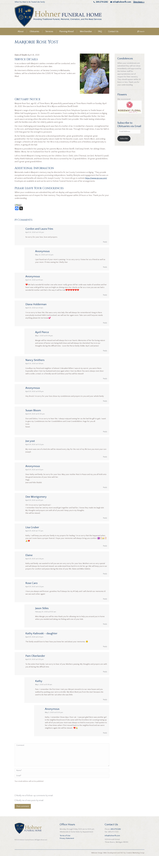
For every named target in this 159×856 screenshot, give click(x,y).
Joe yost (30, 441)
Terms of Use (65, 836)
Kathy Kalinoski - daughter (41, 633)
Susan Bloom (33, 410)
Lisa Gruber (32, 527)
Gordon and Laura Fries (39, 228)
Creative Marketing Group (135, 853)
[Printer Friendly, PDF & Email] (18, 205)
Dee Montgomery (36, 496)
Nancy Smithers (34, 360)
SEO (121, 853)
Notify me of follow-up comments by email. (34, 795)
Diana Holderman (36, 304)
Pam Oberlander (35, 655)
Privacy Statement (67, 838)
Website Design (97, 853)
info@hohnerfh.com (122, 2)
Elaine (29, 555)
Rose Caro (31, 583)
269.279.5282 (102, 2)
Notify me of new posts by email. (30, 800)
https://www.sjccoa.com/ (96, 178)
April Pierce (42, 332)
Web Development (110, 853)
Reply (105, 242)
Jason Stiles (42, 608)
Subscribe (124, 139)
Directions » (138, 2)
